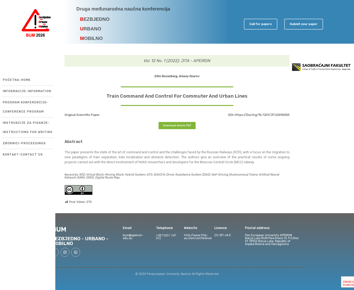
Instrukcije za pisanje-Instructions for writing (28, 127)
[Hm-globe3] (75, 252)
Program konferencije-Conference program (26, 107)
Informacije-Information (27, 91)
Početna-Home (17, 80)
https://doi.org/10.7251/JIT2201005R (262, 115)
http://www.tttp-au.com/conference (198, 236)
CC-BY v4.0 (222, 235)
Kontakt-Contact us (23, 154)
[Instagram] (64, 252)
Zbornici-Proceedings (24, 143)
